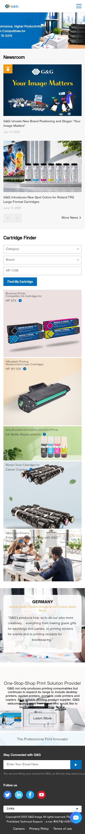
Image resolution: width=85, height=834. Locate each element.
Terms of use (62, 828)
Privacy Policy (39, 828)
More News (70, 217)
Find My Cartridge (20, 281)
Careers (19, 828)
